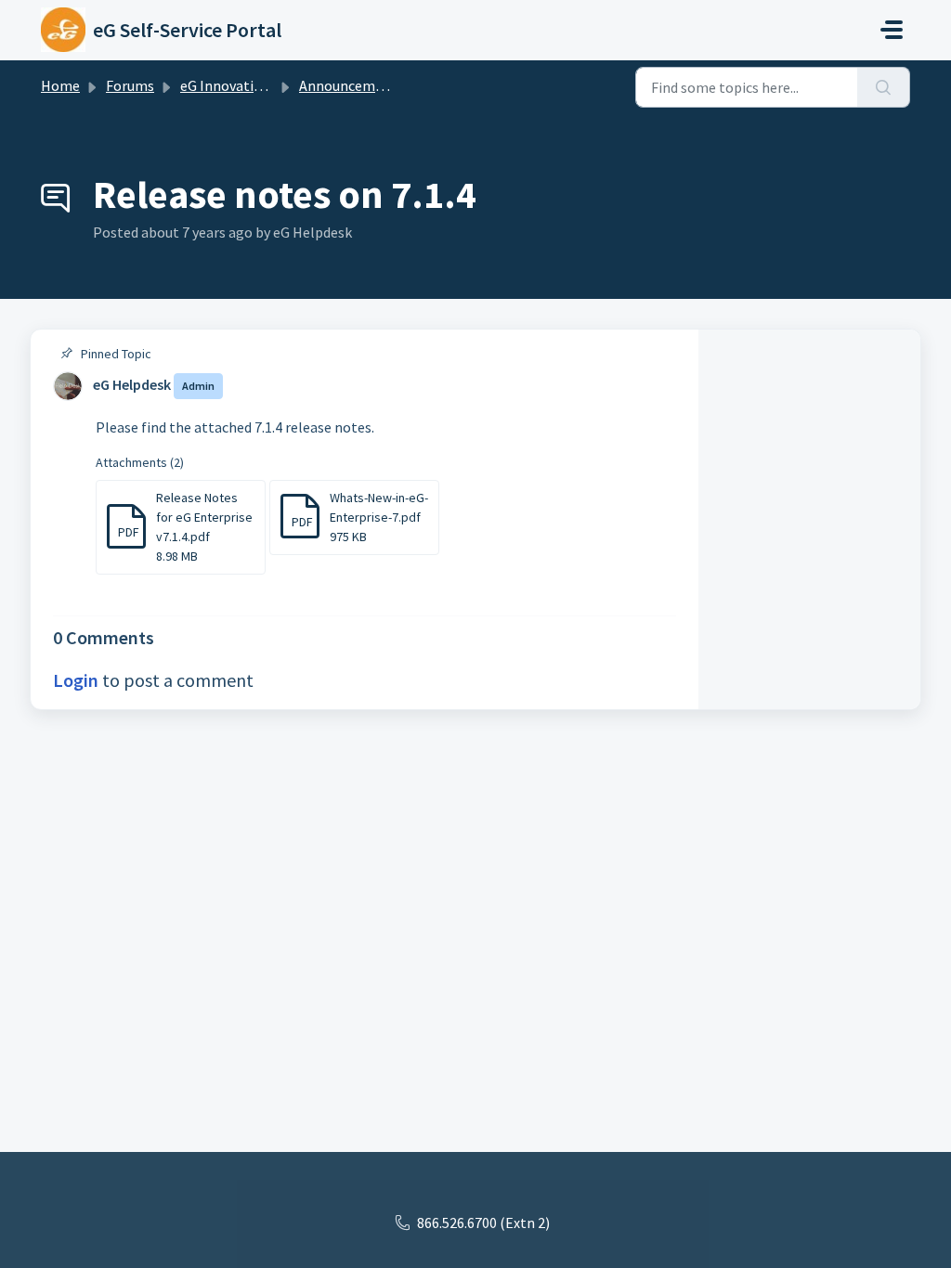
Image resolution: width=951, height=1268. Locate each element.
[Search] (883, 87)
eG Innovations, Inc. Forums (268, 85)
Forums (130, 85)
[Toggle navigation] (891, 29)
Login (75, 680)
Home (60, 85)
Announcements (351, 85)
